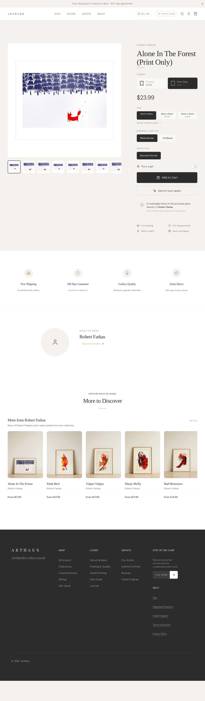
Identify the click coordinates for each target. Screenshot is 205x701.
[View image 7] (102, 166)
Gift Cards (65, 585)
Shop (57, 13)
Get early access (48, 686)
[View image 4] (58, 166)
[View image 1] (14, 166)
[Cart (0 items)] (195, 14)
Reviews (126, 573)
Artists (86, 13)
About (101, 13)
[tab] (151, 83)
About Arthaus (98, 560)
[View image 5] (73, 166)
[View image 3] (43, 166)
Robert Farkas (146, 45)
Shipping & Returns (163, 606)
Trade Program (130, 579)
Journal (94, 585)
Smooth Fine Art (148, 155)
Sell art (145, 14)
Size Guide (96, 579)
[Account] (189, 14)
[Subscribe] (174, 575)
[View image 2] (28, 166)
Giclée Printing (98, 573)
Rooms (71, 13)
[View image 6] (87, 166)
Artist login (168, 14)
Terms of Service (162, 624)
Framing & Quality (100, 566)
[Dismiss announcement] (202, 3)
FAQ (155, 597)
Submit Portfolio (130, 566)
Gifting (62, 579)
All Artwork (65, 560)
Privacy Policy (160, 633)
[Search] (182, 14)
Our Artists (127, 560)
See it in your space (169, 190)
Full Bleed (167, 138)
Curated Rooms (68, 573)
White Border (147, 138)
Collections (65, 566)
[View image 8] (117, 166)
